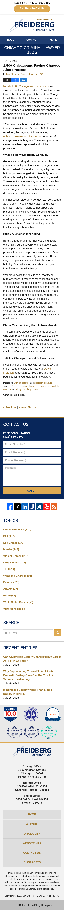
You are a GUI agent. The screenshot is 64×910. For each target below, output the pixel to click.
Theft (9, 569)
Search (57, 632)
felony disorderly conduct (27, 389)
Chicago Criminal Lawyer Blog (32, 25)
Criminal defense (22, 383)
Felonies (11, 582)
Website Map (32, 843)
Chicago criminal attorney (23, 386)
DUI (9, 536)
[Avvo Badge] (53, 714)
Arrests (10, 589)
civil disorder (43, 386)
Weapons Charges (17, 575)
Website (32, 824)
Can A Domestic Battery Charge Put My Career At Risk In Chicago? (32, 658)
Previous (10, 407)
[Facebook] (10, 506)
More (53, 39)
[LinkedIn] (24, 506)
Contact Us (32, 852)
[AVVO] (39, 506)
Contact (32, 39)
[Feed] (54, 506)
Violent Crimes (15, 556)
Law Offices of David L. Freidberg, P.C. (41, 896)
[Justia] (32, 506)
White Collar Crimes (18, 602)
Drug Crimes (14, 562)
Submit (32, 490)
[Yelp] (46, 506)
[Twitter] (17, 506)
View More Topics (14, 608)
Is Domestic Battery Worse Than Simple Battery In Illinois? (28, 691)
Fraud (9, 595)
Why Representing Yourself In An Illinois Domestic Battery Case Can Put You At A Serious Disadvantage (28, 675)
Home (10, 39)
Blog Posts (32, 862)
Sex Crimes (13, 542)
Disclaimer (32, 833)
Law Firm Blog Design (31, 905)
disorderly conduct (43, 383)
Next (32, 407)
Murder (11, 549)
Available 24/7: (32, 5)
